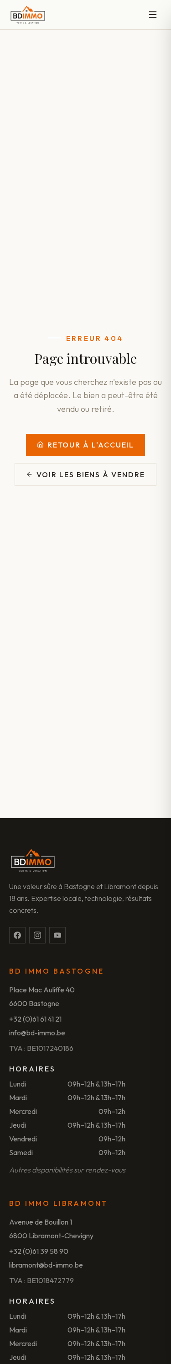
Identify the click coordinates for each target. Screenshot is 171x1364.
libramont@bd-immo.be (46, 1264)
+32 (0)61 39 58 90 (38, 1251)
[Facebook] (17, 935)
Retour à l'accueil (91, 444)
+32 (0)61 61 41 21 (35, 1018)
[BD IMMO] (28, 15)
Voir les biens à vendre (90, 474)
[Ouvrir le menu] (153, 14)
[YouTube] (57, 935)
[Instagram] (37, 935)
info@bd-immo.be (37, 1032)
